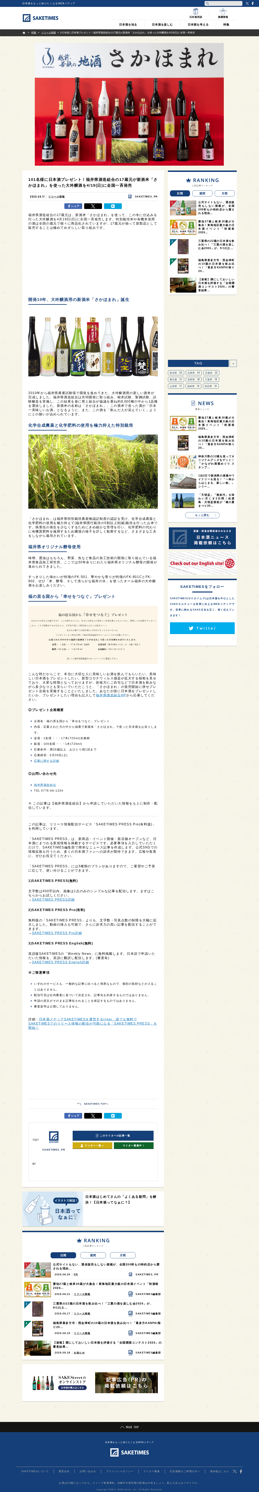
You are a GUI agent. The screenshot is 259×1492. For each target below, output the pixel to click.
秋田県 (211, 386)
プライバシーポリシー (120, 1471)
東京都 (176, 379)
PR (76, 1274)
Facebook (252, 3)
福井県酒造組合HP (111, 695)
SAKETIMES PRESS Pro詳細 (57, 933)
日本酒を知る (128, 24)
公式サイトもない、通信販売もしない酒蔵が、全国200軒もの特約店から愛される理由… (106, 1266)
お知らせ (79, 1352)
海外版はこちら (219, 1471)
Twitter (247, 3)
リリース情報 (56, 196)
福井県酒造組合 (45, 784)
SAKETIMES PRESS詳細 (53, 899)
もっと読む (202, 515)
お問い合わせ (88, 1471)
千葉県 (211, 379)
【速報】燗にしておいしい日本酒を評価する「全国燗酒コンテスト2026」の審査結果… (107, 1344)
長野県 (194, 379)
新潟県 (176, 372)
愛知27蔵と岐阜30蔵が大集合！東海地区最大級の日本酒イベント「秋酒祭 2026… (106, 1286)
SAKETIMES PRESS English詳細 (60, 962)
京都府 (211, 372)
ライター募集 (151, 1471)
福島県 (193, 386)
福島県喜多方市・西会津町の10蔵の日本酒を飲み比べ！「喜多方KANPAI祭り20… (107, 1325)
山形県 (176, 386)
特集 (226, 24)
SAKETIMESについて (35, 1471)
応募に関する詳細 (46, 760)
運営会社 (64, 1471)
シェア (75, 206)
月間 (123, 1255)
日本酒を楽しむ (162, 24)
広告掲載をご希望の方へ (185, 1471)
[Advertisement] (93, 264)
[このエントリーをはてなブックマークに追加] (113, 206)
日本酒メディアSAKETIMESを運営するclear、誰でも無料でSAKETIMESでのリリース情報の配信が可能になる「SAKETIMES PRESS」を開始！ (92, 1023)
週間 (93, 1255)
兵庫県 (194, 372)
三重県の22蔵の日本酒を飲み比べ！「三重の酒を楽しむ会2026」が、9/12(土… (103, 1305)
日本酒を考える (198, 24)
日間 (63, 1255)
